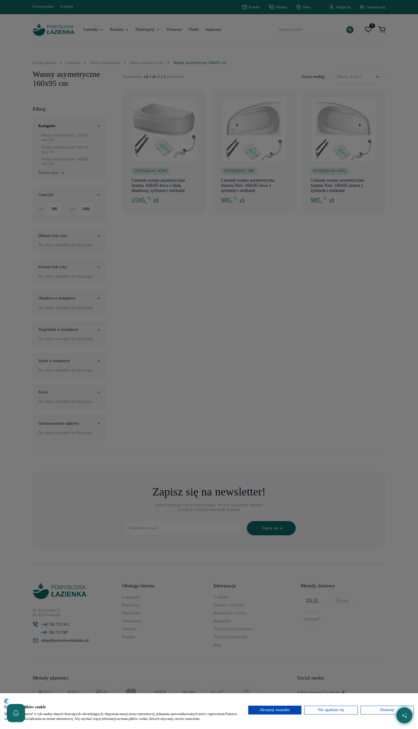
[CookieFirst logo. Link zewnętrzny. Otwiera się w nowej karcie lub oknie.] (6, 701)
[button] (16, 713)
